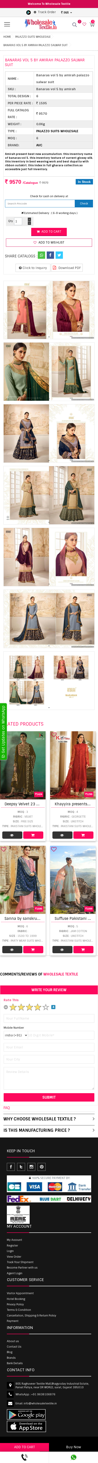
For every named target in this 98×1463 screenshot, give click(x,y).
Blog (9, 1352)
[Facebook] (50, 255)
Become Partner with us (22, 1267)
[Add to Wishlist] (54, 734)
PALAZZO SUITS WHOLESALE (33, 37)
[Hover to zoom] (49, 310)
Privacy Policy (15, 1304)
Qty (10, 221)
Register (12, 1245)
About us (13, 1341)
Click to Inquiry (34, 268)
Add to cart (50, 232)
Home (7, 37)
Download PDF (69, 268)
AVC (39, 145)
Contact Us (14, 1347)
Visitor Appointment (20, 1293)
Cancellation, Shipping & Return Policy (31, 1315)
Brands (11, 1358)
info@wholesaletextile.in (40, 1403)
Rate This (11, 1000)
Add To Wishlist (50, 242)
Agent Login (14, 1273)
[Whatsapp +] (41, 255)
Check (84, 203)
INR (66, 12)
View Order (14, 1257)
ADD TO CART (24, 1447)
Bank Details (15, 1363)
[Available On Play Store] (28, 12)
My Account (14, 1240)
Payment (12, 1321)
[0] (83, 24)
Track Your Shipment (20, 1262)
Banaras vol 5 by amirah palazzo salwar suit (35, 45)
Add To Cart (33, 835)
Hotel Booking (16, 1299)
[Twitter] (59, 255)
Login (10, 1251)
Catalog (12, 835)
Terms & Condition (19, 1310)
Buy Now (73, 1447)
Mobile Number (14, 1027)
